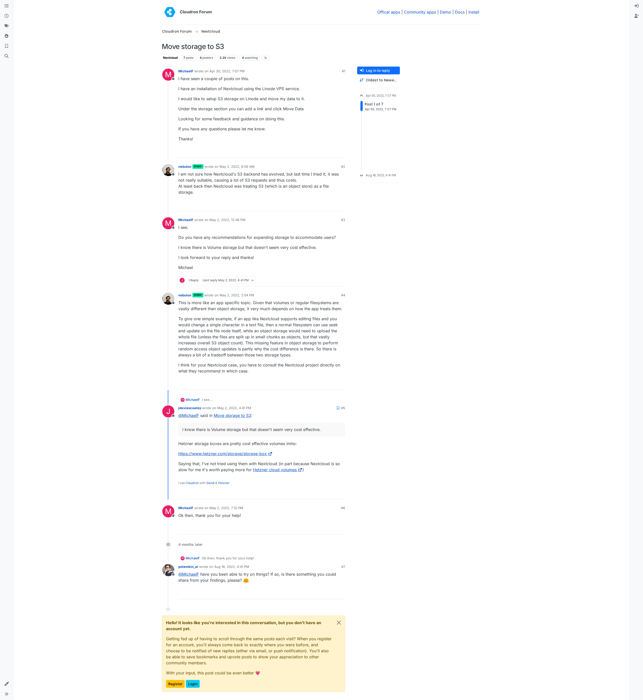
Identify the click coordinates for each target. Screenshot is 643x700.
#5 (343, 408)
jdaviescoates (189, 408)
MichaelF (185, 71)
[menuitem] (636, 6)
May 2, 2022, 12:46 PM (227, 220)
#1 (343, 71)
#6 (343, 508)
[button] (6, 684)
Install (473, 12)
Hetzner (224, 483)
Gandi (210, 483)
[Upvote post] (333, 152)
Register (175, 684)
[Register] (636, 16)
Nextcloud (170, 58)
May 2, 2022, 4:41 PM (234, 408)
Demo (445, 12)
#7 (343, 567)
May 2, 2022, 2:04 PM (237, 295)
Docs (460, 12)
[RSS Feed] (266, 58)
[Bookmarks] (6, 46)
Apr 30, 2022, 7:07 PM (227, 71)
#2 (343, 167)
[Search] (6, 56)
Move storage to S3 (232, 415)
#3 (343, 220)
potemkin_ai (188, 567)
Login (192, 684)
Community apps (420, 12)
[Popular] (6, 36)
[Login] (636, 6)
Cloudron (192, 483)
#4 (343, 295)
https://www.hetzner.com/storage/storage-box (222, 453)
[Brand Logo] (170, 12)
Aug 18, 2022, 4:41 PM (231, 567)
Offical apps (388, 12)
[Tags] (6, 26)
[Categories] (6, 6)
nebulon (184, 167)
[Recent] (6, 16)
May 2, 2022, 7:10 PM (226, 508)
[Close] (339, 623)
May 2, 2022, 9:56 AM (237, 167)
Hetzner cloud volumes (275, 469)
